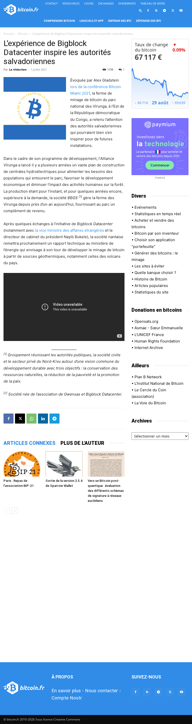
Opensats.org (146, 321)
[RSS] (156, 10)
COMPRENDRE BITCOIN (59, 21)
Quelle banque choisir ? (155, 272)
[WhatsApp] (31, 419)
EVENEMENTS (127, 3)
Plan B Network (148, 377)
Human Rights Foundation (157, 341)
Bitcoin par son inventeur (156, 233)
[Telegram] (164, 10)
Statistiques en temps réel (157, 213)
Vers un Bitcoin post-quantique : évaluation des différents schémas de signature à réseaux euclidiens (106, 491)
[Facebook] (148, 10)
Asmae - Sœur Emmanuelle (158, 327)
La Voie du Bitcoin (150, 403)
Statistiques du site (151, 292)
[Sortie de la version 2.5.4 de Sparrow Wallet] (64, 464)
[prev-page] (7, 511)
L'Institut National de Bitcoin (159, 383)
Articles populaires (151, 285)
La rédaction (17, 69)
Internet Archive (148, 347)
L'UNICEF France (149, 334)
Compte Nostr (67, 698)
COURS (89, 3)
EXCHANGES (106, 3)
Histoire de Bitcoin (150, 279)
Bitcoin (23, 34)
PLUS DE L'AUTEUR (82, 443)
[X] (172, 10)
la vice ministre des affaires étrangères (69, 230)
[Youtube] (181, 10)
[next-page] (15, 511)
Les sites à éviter (149, 266)
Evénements (145, 207)
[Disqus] (64, 588)
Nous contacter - (103, 690)
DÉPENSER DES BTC (148, 21)
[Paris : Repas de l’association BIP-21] (22, 464)
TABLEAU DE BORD (152, 3)
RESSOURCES (71, 3)
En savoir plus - (68, 690)
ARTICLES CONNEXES (30, 443)
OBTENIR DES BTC (120, 21)
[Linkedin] (43, 419)
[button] (140, 10)
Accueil (9, 34)
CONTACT (51, 3)
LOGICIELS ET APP (92, 21)
